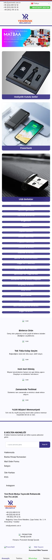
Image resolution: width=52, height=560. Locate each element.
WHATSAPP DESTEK (40, 7)
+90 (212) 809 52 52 (10, 5)
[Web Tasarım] (38, 547)
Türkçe (36, 3)
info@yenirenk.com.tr (11, 3)
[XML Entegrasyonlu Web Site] (14, 547)
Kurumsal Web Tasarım (38, 550)
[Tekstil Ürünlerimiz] (26, 38)
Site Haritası (9, 473)
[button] (47, 19)
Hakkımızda (9, 452)
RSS (6, 477)
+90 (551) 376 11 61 (11, 10)
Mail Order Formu (11, 461)
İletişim (7, 466)
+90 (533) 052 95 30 (10, 7)
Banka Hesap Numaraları (15, 457)
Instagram (10, 486)
